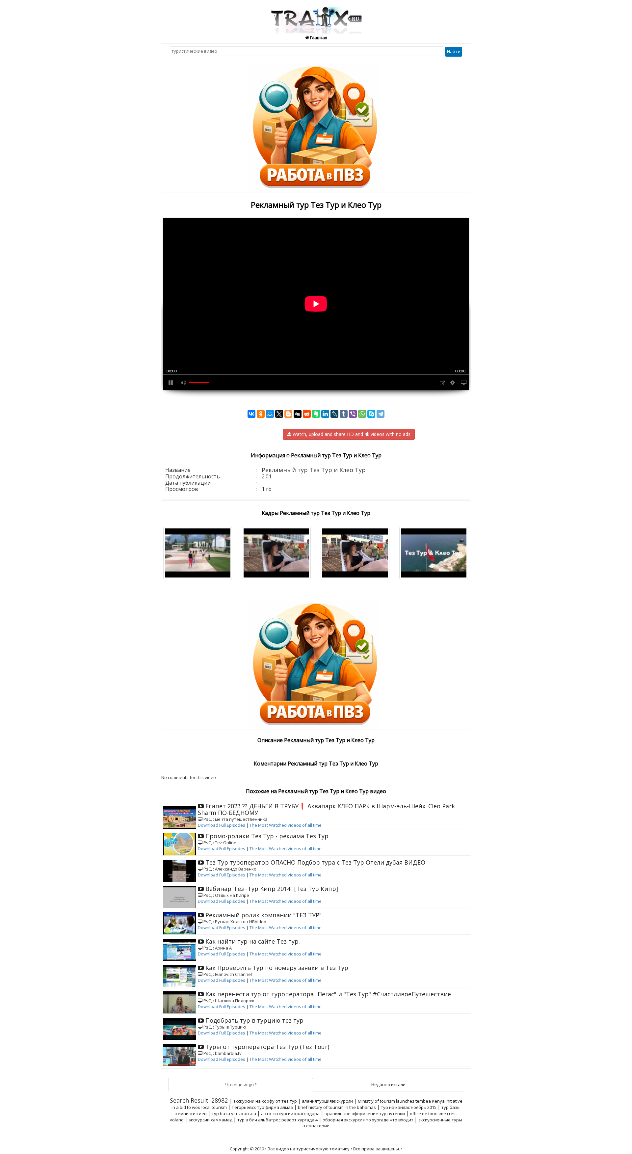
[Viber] (353, 414)
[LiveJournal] (334, 414)
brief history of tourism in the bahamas (337, 1107)
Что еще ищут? (240, 1084)
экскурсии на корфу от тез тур (265, 1101)
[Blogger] (288, 414)
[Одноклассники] (261, 414)
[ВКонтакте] (251, 414)
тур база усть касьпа (234, 1113)
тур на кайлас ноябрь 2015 (408, 1107)
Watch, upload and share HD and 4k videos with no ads (350, 434)
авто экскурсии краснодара (290, 1113)
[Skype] (371, 414)
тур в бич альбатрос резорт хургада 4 (277, 1120)
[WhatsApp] (362, 414)
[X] (279, 414)
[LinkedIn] (325, 414)
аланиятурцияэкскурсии (327, 1101)
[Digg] (298, 414)
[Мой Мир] (270, 414)
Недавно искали (388, 1084)
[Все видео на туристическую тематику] (316, 16)
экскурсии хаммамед (210, 1120)
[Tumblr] (344, 414)
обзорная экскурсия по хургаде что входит (368, 1120)
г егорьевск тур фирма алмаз (262, 1107)
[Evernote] (316, 414)
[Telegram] (380, 414)
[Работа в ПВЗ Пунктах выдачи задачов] (316, 125)
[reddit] (307, 414)
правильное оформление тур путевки (365, 1113)
